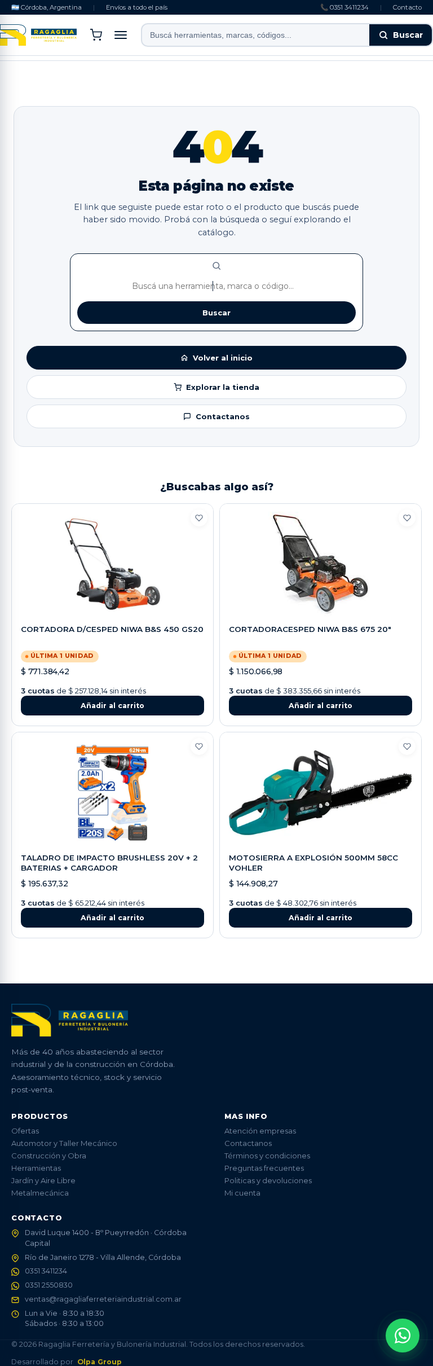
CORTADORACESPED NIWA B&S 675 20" (310, 629)
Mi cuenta (242, 1192)
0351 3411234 (46, 1271)
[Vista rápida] (112, 607)
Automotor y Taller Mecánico (64, 1143)
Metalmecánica (40, 1192)
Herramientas (36, 1167)
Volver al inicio (223, 357)
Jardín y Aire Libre (43, 1180)
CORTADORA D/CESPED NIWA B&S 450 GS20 (112, 629)
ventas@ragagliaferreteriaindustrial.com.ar (103, 1299)
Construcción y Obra (48, 1155)
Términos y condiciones (267, 1155)
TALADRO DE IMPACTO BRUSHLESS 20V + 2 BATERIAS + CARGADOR (109, 862)
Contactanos (223, 416)
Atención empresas (260, 1130)
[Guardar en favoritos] (199, 517)
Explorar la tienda (222, 387)
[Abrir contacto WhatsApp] (402, 1335)
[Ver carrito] (96, 35)
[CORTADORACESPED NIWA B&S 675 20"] (320, 564)
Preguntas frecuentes (264, 1167)
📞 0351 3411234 (344, 7)
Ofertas (25, 1130)
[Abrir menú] (120, 35)
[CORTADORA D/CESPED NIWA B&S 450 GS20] (112, 564)
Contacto (407, 7)
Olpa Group (99, 1362)
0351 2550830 (49, 1285)
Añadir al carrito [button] (112, 705)
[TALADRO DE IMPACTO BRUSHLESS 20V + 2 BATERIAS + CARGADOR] (112, 792)
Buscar (408, 35)
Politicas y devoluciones (268, 1180)
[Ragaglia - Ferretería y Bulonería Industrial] (38, 35)
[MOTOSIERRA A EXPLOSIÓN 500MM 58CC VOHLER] (320, 792)
